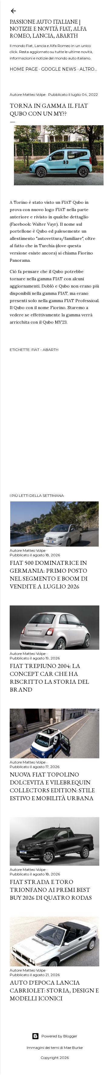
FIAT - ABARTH (44, 349)
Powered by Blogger (59, 1036)
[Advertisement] (54, 423)
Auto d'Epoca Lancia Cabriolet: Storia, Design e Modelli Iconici (54, 990)
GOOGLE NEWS (58, 69)
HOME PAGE (24, 69)
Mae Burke (73, 1047)
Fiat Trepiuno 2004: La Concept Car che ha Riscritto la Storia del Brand (49, 677)
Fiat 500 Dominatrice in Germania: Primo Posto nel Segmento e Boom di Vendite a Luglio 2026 (49, 574)
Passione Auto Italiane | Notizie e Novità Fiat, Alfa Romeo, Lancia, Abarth (48, 28)
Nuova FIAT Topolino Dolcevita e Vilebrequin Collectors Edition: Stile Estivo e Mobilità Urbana (52, 786)
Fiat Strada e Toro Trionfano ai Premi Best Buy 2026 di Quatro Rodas (51, 889)
